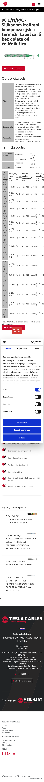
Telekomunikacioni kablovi (18, 465)
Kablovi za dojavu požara (17, 458)
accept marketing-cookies (16, 9)
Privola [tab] (8, 349)
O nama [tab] (36, 349)
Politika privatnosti (8, 740)
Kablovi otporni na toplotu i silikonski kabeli (24, 443)
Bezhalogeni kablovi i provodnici (20, 451)
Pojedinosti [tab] (22, 349)
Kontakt (4, 728)
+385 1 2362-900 (22, 674)
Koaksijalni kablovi (15, 472)
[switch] (38, 397)
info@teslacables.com (22, 681)
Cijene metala (7, 745)
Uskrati (22, 438)
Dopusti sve (22, 422)
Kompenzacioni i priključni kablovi (20, 486)
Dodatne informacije (11, 722)
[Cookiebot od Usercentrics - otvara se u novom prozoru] (31, 342)
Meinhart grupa (7, 730)
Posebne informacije (10, 737)
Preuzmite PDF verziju (14, 69)
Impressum (6, 732)
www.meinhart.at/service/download (27, 141)
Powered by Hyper (36, 778)
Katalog (4, 742)
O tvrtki (4, 725)
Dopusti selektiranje (22, 430)
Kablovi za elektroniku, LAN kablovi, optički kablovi (24, 479)
